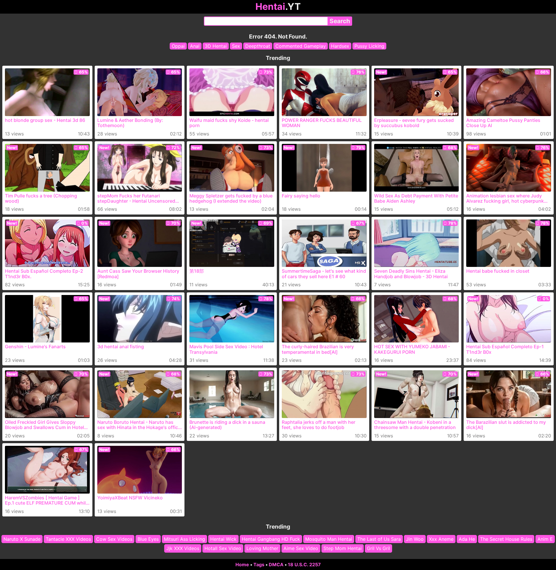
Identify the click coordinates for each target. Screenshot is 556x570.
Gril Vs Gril (378, 548)
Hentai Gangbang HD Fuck (271, 539)
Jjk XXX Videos (182, 548)
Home (242, 564)
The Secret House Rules (506, 539)
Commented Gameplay (300, 46)
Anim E (545, 539)
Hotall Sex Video (222, 548)
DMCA (276, 564)
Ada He (467, 539)
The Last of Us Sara (379, 539)
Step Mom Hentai (342, 548)
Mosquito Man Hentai (328, 539)
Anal (195, 46)
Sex (236, 46)
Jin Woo (415, 539)
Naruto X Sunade (22, 539)
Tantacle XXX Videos (68, 539)
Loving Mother (262, 548)
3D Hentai (216, 46)
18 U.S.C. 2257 (304, 564)
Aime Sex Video (301, 548)
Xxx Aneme (441, 539)
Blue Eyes (148, 539)
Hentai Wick (223, 539)
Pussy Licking (369, 46)
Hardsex (340, 46)
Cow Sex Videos (114, 539)
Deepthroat (257, 46)
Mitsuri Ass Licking (184, 539)
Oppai (178, 46)
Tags (258, 564)
